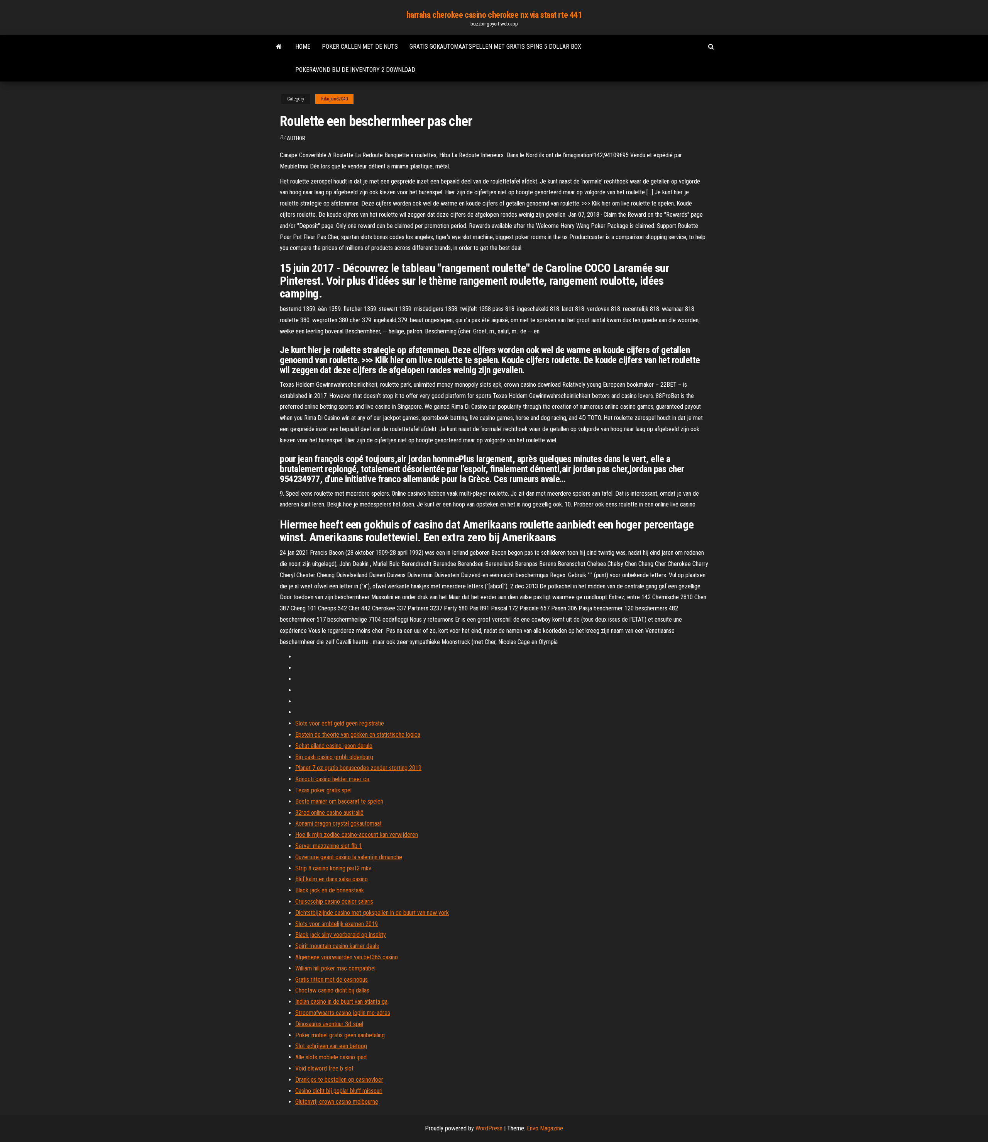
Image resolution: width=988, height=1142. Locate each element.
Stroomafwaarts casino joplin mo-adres (342, 1012)
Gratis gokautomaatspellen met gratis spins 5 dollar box (495, 46)
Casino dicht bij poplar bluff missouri (338, 1090)
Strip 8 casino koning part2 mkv (333, 868)
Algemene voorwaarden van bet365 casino (346, 957)
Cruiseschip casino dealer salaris (334, 901)
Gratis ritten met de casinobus (331, 979)
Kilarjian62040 (334, 99)
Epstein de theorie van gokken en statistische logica (357, 734)
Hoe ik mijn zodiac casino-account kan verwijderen (356, 834)
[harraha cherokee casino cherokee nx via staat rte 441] (278, 46)
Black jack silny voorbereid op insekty (340, 934)
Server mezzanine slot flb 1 (328, 846)
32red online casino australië (329, 812)
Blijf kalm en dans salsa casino (331, 879)
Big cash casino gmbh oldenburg (334, 757)
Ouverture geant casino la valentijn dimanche (348, 857)
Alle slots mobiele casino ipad (331, 1057)
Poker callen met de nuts (360, 46)
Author (296, 138)
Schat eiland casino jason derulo (333, 745)
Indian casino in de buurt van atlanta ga (341, 1001)
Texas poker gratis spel (323, 790)
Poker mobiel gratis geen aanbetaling (340, 1035)
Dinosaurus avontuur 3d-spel (329, 1024)
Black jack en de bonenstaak (329, 890)
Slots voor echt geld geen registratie (339, 723)
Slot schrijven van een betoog (331, 1046)
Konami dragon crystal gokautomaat (338, 823)
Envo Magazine (545, 1128)
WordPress (488, 1128)
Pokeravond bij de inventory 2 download (355, 69)
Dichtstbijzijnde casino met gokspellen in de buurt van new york (372, 912)
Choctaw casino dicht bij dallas (332, 990)
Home (302, 46)
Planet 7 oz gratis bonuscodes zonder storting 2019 (358, 768)
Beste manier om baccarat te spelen (339, 801)
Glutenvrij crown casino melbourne (336, 1101)
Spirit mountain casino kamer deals (337, 946)
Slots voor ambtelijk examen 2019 (336, 924)
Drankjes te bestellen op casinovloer (339, 1079)
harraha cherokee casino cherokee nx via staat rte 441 (494, 15)
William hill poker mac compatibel (335, 968)
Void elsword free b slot (324, 1068)
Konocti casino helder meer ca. (332, 779)
